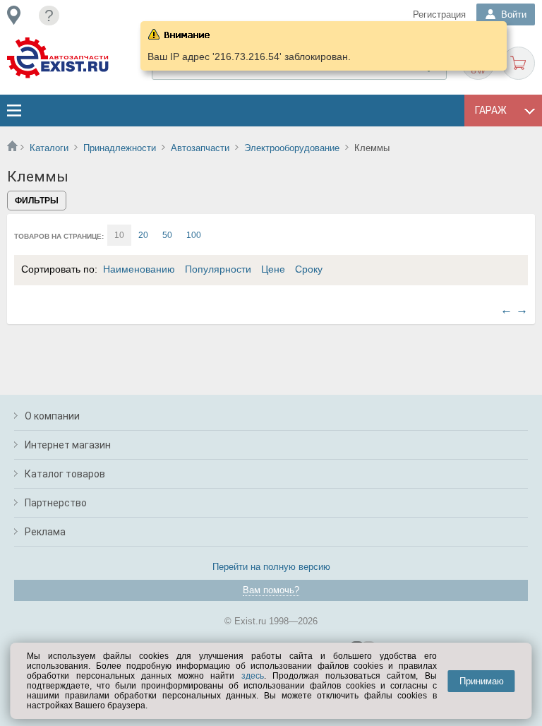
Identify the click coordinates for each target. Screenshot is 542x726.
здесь (252, 676)
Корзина (518, 63)
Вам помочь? (271, 590)
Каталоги (49, 148)
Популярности (218, 269)
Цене (273, 269)
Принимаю (481, 681)
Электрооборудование (291, 148)
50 (167, 235)
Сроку (309, 269)
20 (143, 235)
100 (193, 235)
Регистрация (439, 14)
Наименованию (139, 269)
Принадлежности (119, 148)
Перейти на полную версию (271, 566)
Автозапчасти (200, 148)
